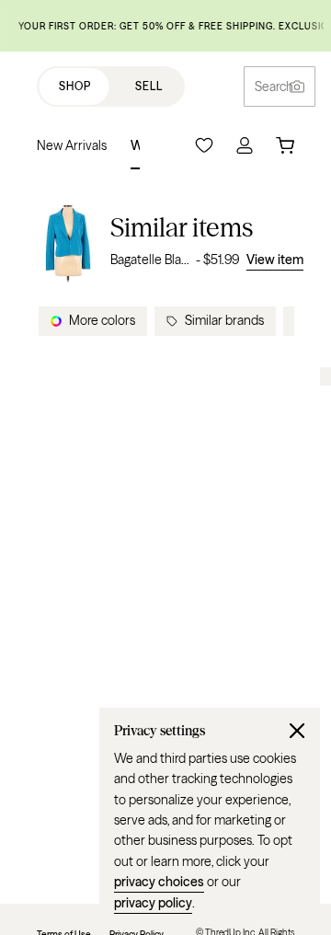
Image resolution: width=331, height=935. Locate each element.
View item (274, 259)
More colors (102, 320)
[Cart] (285, 145)
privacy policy (153, 903)
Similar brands (224, 320)
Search (274, 86)
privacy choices (159, 881)
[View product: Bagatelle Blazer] (68, 241)
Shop (75, 86)
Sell (149, 86)
